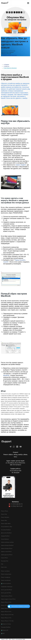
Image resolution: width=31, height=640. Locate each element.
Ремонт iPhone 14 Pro (6, 602)
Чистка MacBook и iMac (6, 526)
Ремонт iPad (4, 514)
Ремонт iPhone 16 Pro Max (7, 614)
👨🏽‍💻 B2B (2, 633)
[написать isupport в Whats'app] (14, 447)
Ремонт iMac (4, 520)
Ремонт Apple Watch (6, 523)
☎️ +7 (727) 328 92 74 (15, 504)
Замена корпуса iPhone (6, 596)
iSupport (6, 64)
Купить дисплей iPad (6, 592)
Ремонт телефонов (5, 577)
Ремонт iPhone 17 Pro (6, 617)
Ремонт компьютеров (6, 574)
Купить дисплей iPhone (6, 589)
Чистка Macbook (5, 539)
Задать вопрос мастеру (10, 55)
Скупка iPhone (4, 557)
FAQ (2, 564)
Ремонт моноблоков (5, 580)
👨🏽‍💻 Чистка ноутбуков (6, 583)
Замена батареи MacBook (7, 545)
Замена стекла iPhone (6, 551)
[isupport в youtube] (20, 447)
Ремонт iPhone (4, 511)
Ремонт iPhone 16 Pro (6, 611)
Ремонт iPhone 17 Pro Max (7, 620)
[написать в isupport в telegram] (10, 447)
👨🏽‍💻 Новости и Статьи (6, 624)
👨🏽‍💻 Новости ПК (4, 630)
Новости (6, 66)
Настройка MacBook (6, 529)
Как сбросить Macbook (10, 68)
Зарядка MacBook (5, 536)
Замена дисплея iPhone (6, 554)
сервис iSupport (21, 165)
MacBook (6, 375)
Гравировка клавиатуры (6, 586)
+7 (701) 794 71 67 (16, 506)
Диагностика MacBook (6, 532)
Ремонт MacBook (5, 517)
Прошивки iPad (4, 561)
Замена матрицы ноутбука (7, 542)
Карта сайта (4, 567)
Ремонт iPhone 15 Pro (6, 608)
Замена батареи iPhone (6, 548)
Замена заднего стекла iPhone (8, 599)
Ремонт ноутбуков (5, 571)
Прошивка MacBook (5, 627)
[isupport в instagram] (17, 447)
